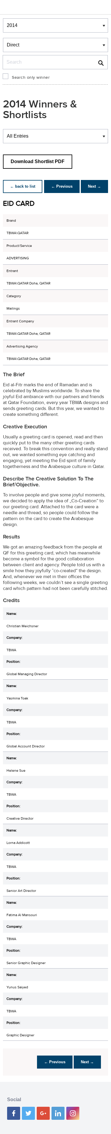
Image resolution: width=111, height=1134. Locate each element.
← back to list (22, 186)
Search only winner (31, 77)
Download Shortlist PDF (38, 161)
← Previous (62, 186)
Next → (94, 186)
